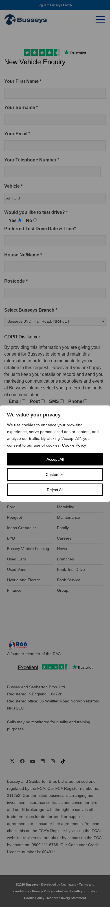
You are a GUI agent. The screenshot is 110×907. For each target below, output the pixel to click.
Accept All (55, 459)
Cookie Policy (74, 445)
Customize (55, 474)
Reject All (55, 489)
